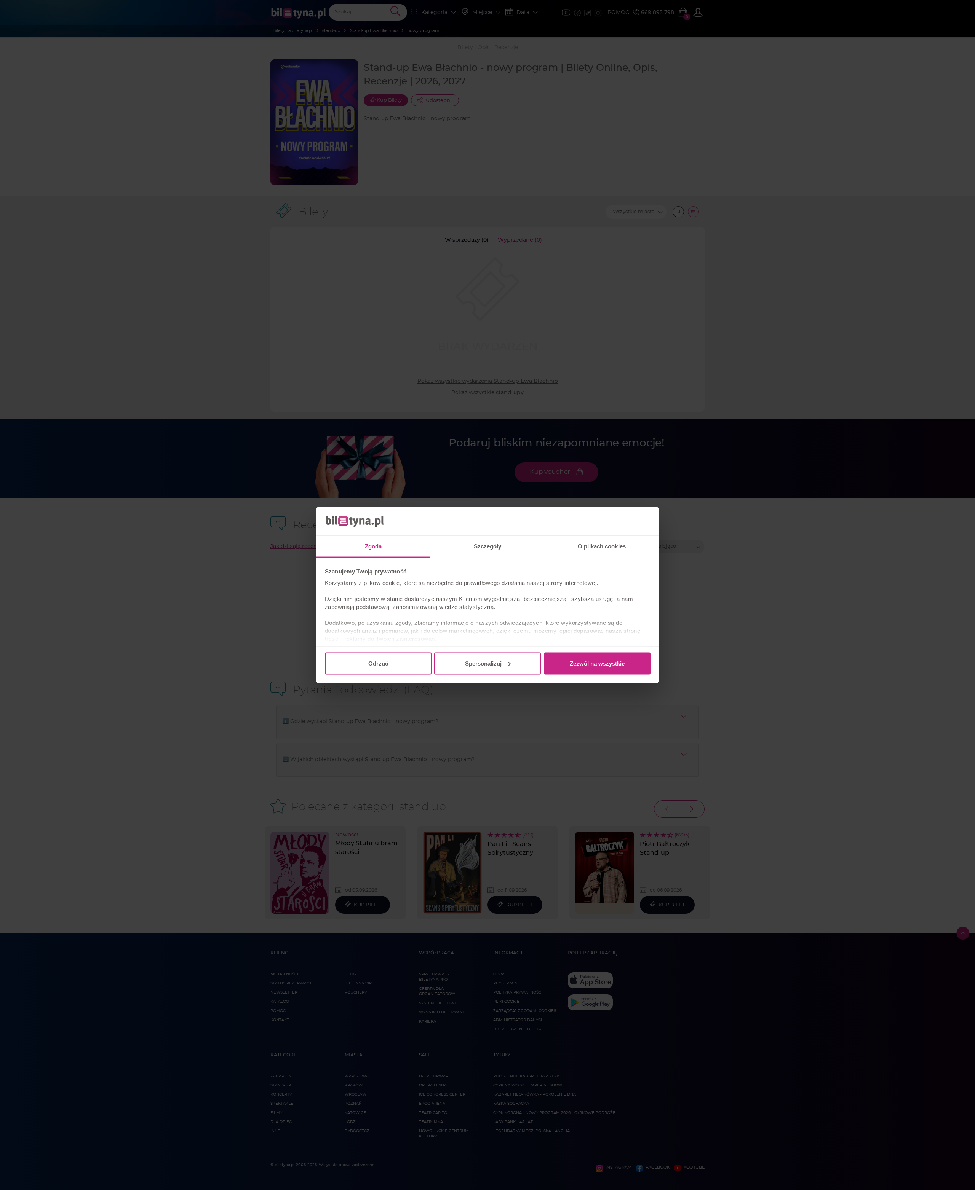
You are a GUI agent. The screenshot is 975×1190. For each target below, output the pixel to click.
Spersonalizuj (483, 663)
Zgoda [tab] (373, 546)
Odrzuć (378, 663)
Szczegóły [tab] (488, 546)
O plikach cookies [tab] (602, 546)
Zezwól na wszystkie (597, 663)
